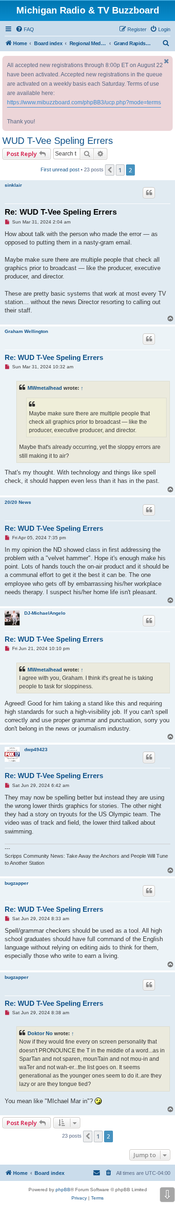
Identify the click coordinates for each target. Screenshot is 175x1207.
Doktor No (40, 1033)
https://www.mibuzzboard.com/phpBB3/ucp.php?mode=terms (84, 102)
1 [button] (120, 170)
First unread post (60, 169)
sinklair (13, 185)
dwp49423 (36, 749)
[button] (109, 170)
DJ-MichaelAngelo (44, 613)
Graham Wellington (26, 331)
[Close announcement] (166, 61)
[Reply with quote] (149, 192)
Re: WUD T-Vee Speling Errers (61, 212)
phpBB (63, 1189)
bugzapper (16, 883)
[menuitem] (24, 29)
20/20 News (18, 502)
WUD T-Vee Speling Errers (57, 141)
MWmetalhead (45, 388)
